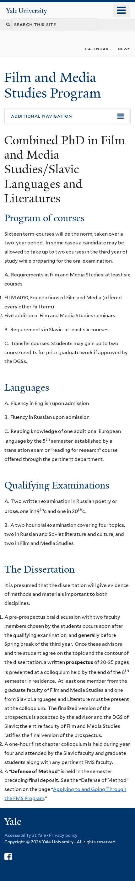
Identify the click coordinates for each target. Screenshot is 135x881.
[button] (67, 116)
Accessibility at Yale (25, 835)
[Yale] (13, 822)
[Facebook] (8, 856)
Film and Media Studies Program (54, 85)
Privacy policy (63, 835)
